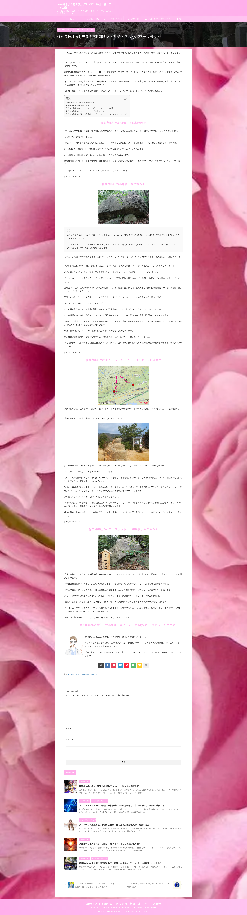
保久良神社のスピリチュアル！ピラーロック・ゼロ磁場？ (91, 108)
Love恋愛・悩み (134, 19)
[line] (133, 665)
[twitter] (101, 665)
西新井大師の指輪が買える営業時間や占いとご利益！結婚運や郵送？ (111, 786)
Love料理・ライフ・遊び (154, 19)
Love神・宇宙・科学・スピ (113, 19)
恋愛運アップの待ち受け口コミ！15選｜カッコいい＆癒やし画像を (110, 844)
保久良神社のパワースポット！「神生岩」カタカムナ (89, 111)
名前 (68, 729)
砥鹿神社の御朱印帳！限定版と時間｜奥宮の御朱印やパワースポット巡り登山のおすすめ (120, 863)
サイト (68, 750)
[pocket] (113, 665)
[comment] (139, 665)
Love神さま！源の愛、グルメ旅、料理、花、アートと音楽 (123, 903)
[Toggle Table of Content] (124, 99)
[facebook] (107, 665)
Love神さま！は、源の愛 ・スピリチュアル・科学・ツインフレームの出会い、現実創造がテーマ (123, 907)
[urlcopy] (146, 665)
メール (69, 739)
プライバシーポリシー (175, 19)
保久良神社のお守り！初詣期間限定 (81, 102)
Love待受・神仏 (92, 19)
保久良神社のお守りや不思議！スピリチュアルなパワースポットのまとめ (97, 114)
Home (72, 19)
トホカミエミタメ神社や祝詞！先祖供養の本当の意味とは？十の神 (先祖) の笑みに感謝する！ (122, 805)
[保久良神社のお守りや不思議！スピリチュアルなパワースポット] (120, 665)
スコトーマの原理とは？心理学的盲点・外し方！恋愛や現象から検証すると (114, 824)
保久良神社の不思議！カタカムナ (81, 105)
